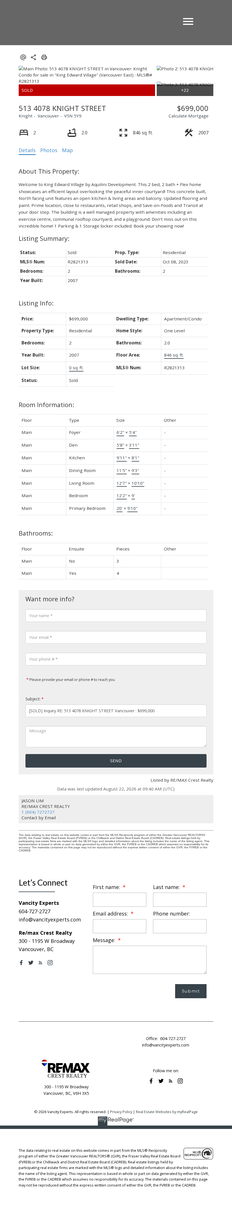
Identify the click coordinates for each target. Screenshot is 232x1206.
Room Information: (46, 405)
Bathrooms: (36, 533)
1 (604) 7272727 (38, 812)
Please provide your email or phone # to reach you (72, 679)
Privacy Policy (121, 1111)
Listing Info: (36, 303)
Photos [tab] (48, 150)
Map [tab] (67, 150)
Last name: (167, 887)
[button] (21, 962)
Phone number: (171, 913)
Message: (105, 940)
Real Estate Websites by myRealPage (167, 1111)
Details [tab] (27, 150)
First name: (107, 887)
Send (116, 760)
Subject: (32, 699)
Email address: (111, 913)
